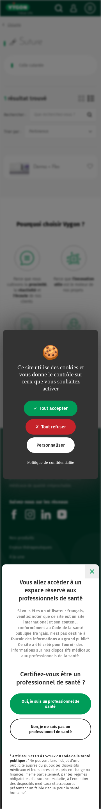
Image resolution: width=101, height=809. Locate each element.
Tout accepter (54, 408)
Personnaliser (50, 445)
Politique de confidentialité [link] (50, 462)
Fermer (92, 571)
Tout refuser (53, 427)
